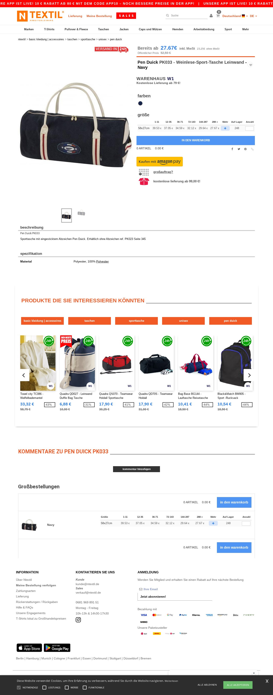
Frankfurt (74, 658)
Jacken (124, 29)
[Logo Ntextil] (40, 16)
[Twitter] (239, 149)
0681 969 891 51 (87, 602)
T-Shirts (49, 29)
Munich (46, 658)
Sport (228, 29)
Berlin (20, 658)
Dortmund (100, 658)
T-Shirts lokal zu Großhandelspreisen (41, 618)
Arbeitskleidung (203, 29)
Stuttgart (115, 658)
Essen (87, 658)
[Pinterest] (245, 149)
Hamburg (32, 658)
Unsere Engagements (30, 613)
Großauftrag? (163, 172)
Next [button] (21, 129)
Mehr (245, 29)
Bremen (146, 658)
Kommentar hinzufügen (137, 469)
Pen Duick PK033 (30, 233)
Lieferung (75, 16)
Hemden (177, 29)
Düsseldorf (130, 658)
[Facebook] (232, 149)
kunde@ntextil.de (87, 584)
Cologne (59, 658)
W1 (170, 78)
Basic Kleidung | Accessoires (42, 320)
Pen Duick (148, 62)
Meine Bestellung (99, 16)
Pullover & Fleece (76, 29)
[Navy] (140, 103)
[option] (75, 125)
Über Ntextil (24, 579)
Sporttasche (136, 320)
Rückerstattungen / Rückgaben (37, 602)
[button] (212, 16)
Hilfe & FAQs (24, 607)
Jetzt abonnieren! (153, 596)
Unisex (183, 320)
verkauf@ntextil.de (88, 592)
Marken (29, 29)
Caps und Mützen (150, 29)
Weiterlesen (171, 680)
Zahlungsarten (26, 591)
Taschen (103, 29)
